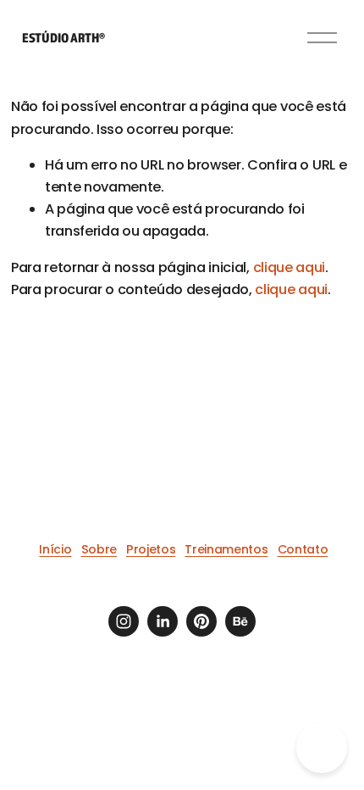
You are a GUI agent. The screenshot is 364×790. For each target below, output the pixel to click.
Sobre (99, 549)
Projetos (150, 549)
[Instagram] (123, 621)
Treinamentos (226, 549)
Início (55, 549)
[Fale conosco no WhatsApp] (321, 747)
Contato (303, 549)
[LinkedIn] (162, 621)
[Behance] (240, 621)
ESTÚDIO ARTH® (63, 37)
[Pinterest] (201, 621)
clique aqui (289, 267)
